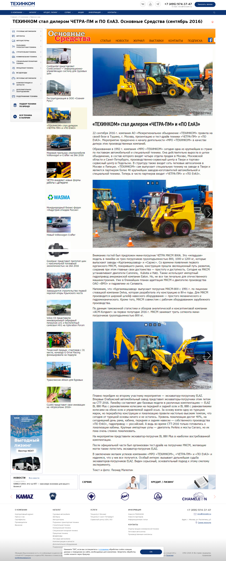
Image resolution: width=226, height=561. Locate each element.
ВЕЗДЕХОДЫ (21, 73)
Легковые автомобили (26, 78)
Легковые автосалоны (136, 532)
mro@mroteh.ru (185, 7)
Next (214, 496)
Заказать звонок (205, 4)
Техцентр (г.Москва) (98, 514)
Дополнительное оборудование (23, 91)
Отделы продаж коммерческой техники (143, 529)
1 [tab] (13, 469)
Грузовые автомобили (26, 31)
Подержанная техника (26, 96)
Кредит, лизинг (51, 12)
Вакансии (18, 525)
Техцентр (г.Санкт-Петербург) (102, 517)
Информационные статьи (138, 520)
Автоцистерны (22, 41)
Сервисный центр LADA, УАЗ (101, 520)
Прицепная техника (24, 68)
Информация (95, 12)
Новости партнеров (135, 517)
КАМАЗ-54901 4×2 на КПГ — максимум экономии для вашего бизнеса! (41, 485)
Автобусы (20, 36)
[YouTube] (150, 4)
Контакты (112, 12)
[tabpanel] (26, 444)
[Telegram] (158, 4)
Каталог (32, 12)
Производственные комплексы (140, 534)
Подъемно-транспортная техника (26, 46)
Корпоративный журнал (24, 514)
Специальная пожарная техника (26, 62)
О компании (16, 12)
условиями (104, 549)
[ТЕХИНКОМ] (25, 4)
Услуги (94, 510)
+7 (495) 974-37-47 (178, 4)
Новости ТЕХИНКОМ (136, 514)
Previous (11, 496)
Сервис (68, 12)
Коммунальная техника (26, 57)
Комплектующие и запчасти (24, 84)
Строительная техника (26, 52)
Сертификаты (20, 520)
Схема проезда (204, 522)
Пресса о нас (20, 517)
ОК (151, 552)
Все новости (34, 478)
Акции (81, 12)
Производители (21, 522)
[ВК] (143, 4)
